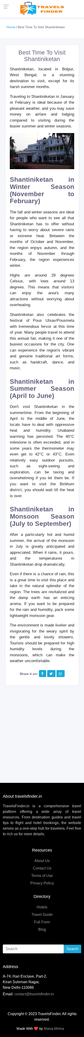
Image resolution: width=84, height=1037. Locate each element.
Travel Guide (42, 915)
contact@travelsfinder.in (34, 994)
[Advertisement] (42, 730)
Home (11, 27)
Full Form (42, 922)
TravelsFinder (49, 1014)
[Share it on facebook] (42, 674)
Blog (42, 929)
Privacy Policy (42, 883)
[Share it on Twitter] (51, 674)
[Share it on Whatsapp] (60, 674)
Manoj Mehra (54, 1028)
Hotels (42, 907)
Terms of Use (42, 876)
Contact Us (42, 868)
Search (72, 949)
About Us (42, 861)
